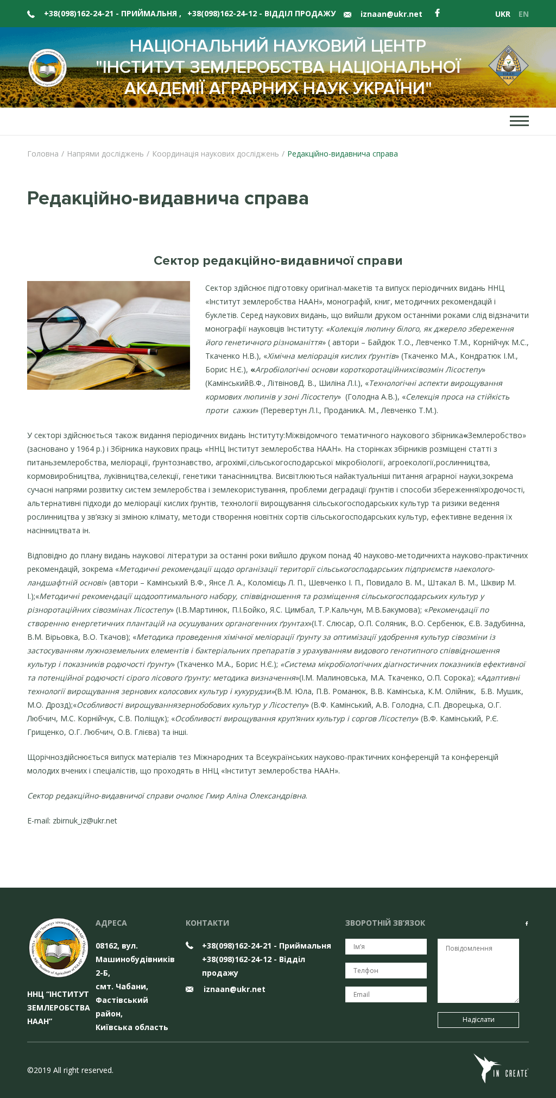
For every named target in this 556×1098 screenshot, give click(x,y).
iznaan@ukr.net (390, 14)
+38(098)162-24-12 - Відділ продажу (261, 13)
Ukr (502, 14)
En (524, 14)
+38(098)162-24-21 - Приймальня (112, 13)
